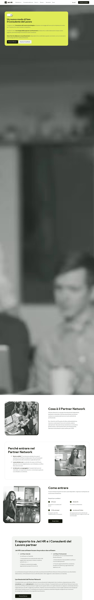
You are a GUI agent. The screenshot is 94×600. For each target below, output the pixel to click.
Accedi (73, 2)
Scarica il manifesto (25, 41)
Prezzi (53, 2)
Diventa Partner (12, 41)
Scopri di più (55, 521)
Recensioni (48, 2)
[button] (19, 2)
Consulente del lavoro (28, 2)
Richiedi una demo (83, 2)
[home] (8, 2)
